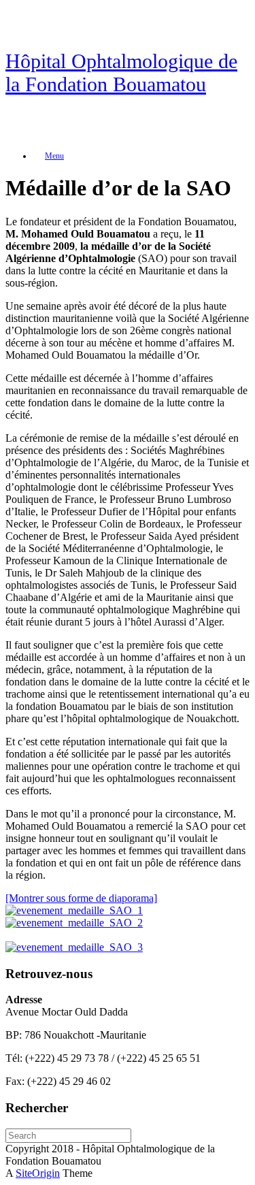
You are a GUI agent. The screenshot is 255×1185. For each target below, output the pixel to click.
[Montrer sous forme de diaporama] (81, 898)
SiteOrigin (38, 1173)
